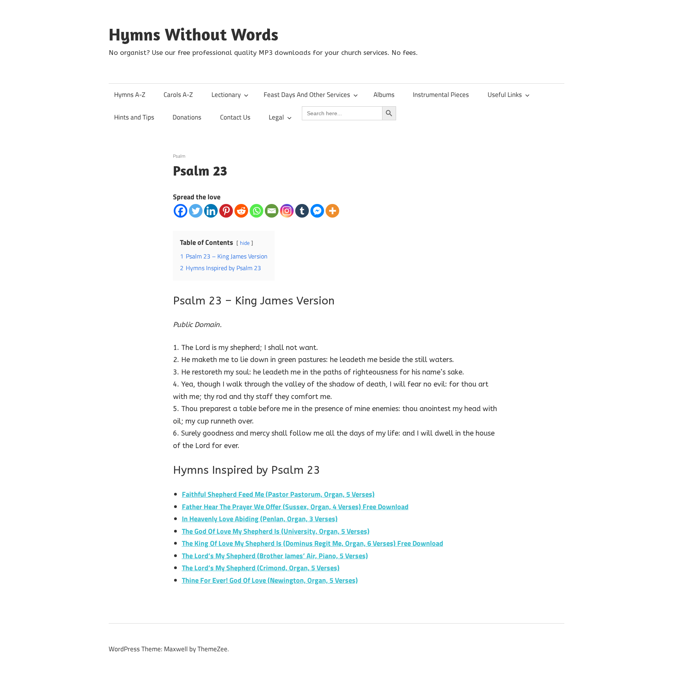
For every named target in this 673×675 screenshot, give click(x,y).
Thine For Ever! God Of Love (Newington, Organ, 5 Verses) (270, 580)
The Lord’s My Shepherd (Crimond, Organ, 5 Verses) (261, 567)
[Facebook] (180, 211)
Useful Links (505, 95)
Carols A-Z (178, 95)
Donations (187, 117)
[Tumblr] (302, 211)
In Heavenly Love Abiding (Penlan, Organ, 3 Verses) (260, 518)
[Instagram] (287, 211)
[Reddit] (241, 211)
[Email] (271, 211)
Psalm (179, 156)
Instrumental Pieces (441, 95)
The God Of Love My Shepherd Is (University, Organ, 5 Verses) (276, 531)
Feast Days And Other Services (307, 95)
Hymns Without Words (193, 34)
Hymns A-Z (129, 95)
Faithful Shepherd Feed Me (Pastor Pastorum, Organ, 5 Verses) (278, 494)
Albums (384, 95)
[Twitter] (196, 211)
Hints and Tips (134, 117)
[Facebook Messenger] (317, 211)
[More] (332, 211)
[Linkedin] (211, 211)
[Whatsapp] (256, 211)
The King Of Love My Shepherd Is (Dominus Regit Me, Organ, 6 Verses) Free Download (312, 543)
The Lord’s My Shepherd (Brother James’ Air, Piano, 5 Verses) (275, 555)
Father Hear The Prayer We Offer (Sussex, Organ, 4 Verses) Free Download (295, 506)
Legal (276, 117)
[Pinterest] (226, 211)
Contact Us (235, 117)
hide (245, 243)
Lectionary (226, 95)
